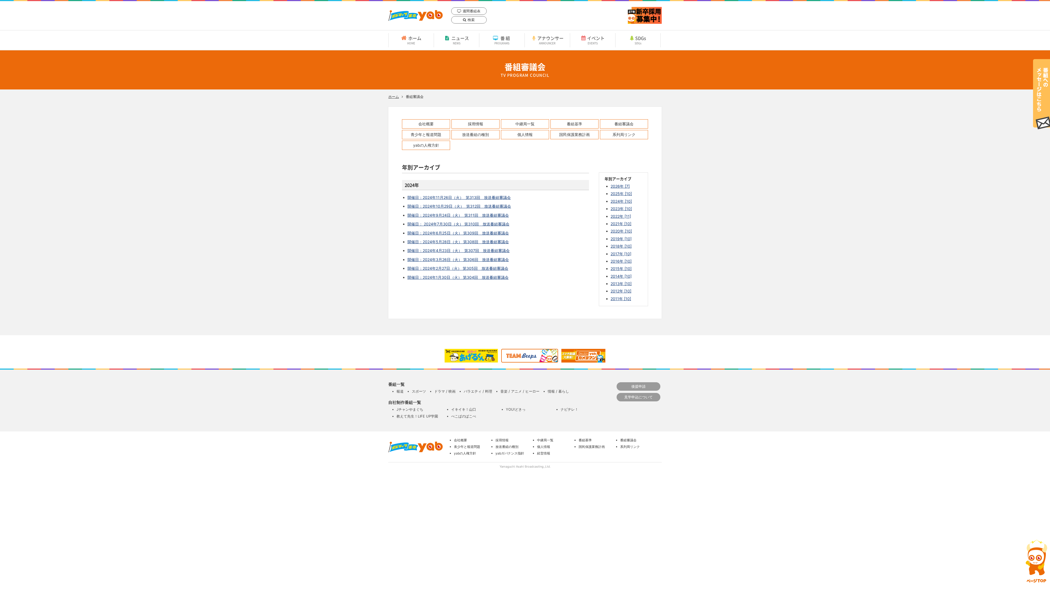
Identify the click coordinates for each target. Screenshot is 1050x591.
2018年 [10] (621, 246)
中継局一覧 (525, 123)
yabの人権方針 (426, 145)
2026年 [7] (620, 186)
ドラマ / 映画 (445, 391)
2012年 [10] (621, 291)
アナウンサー (550, 40)
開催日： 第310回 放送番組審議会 (458, 224)
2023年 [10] (621, 208)
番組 (502, 40)
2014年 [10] (621, 276)
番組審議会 (624, 123)
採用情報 (475, 123)
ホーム (414, 40)
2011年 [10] (621, 298)
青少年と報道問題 (426, 134)
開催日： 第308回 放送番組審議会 (458, 241)
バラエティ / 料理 (478, 391)
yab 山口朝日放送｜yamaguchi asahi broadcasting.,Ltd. (415, 15)
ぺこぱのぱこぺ (463, 416)
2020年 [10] (621, 231)
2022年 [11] (621, 216)
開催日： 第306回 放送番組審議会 (458, 259)
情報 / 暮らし (558, 391)
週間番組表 (471, 11)
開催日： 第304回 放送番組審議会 (458, 277)
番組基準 (574, 123)
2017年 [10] (621, 253)
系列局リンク (623, 134)
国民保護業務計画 (574, 134)
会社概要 (426, 123)
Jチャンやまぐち (409, 409)
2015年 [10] (621, 268)
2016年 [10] (621, 261)
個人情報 (525, 134)
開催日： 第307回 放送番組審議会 (458, 250)
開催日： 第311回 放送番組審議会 (458, 215)
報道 (400, 391)
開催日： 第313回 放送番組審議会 (459, 197)
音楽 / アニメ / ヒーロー (519, 391)
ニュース (460, 40)
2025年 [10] (621, 193)
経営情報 (543, 453)
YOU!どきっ (516, 409)
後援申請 (638, 386)
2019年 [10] (621, 238)
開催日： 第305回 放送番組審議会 (457, 268)
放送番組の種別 (475, 134)
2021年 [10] (621, 223)
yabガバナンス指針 (509, 453)
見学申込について (638, 397)
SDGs (640, 40)
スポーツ (419, 391)
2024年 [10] (621, 201)
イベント (596, 40)
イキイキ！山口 (463, 409)
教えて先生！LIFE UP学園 (417, 416)
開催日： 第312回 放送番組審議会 (459, 206)
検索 (471, 20)
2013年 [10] (621, 283)
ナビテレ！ (569, 409)
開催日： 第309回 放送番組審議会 (458, 233)
